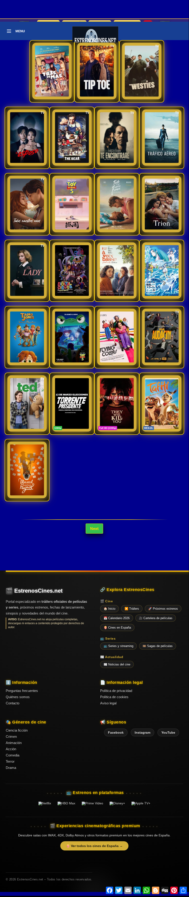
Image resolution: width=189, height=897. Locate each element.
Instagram (142, 732)
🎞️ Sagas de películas (157, 646)
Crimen (11, 736)
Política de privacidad (116, 691)
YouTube (168, 732)
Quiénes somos (18, 697)
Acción (11, 749)
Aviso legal (108, 703)
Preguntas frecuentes (22, 691)
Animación (14, 743)
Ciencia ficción (17, 730)
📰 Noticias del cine (117, 664)
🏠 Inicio (109, 608)
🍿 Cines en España (117, 627)
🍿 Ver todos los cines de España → (94, 846)
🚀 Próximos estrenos (163, 608)
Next (94, 528)
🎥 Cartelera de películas (155, 618)
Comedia (12, 755)
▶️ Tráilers (132, 608)
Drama (11, 768)
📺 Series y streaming (118, 646)
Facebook (116, 732)
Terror (10, 761)
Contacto (12, 703)
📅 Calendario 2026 (117, 618)
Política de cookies (114, 697)
